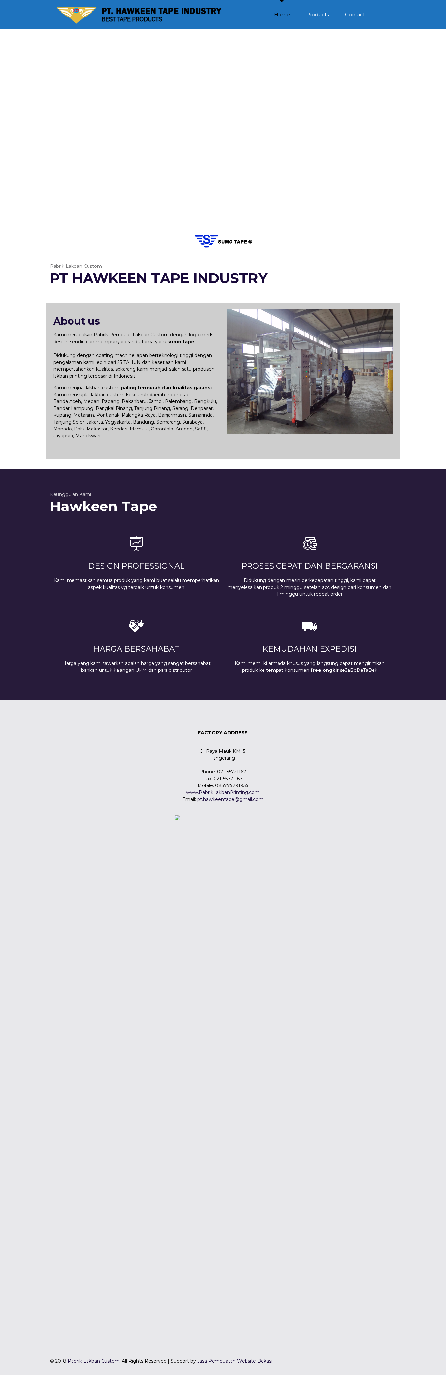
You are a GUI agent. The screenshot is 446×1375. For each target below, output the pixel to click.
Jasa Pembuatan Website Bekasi (234, 1361)
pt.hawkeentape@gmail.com (230, 799)
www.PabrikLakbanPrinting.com (223, 792)
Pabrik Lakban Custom (93, 1361)
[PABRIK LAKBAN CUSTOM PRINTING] (140, 14)
